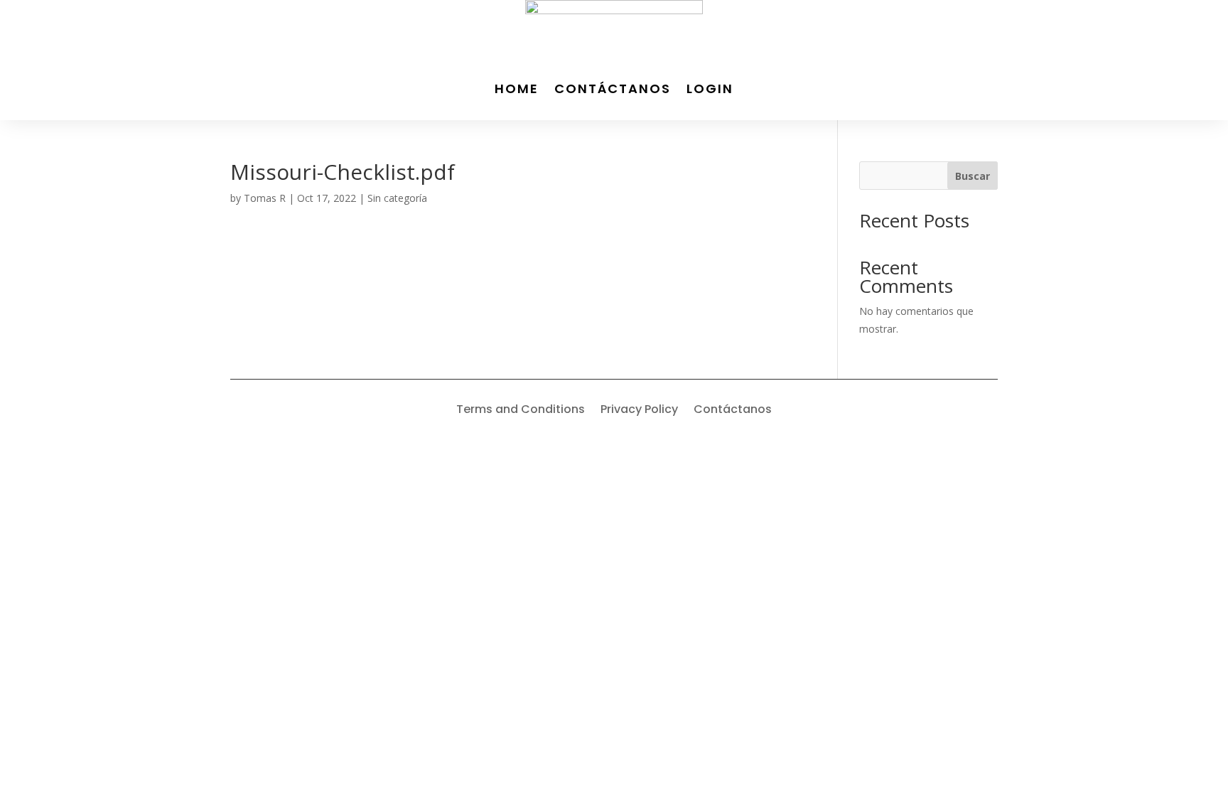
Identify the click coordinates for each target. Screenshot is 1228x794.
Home (517, 88)
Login (709, 88)
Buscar (972, 176)
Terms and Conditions (520, 410)
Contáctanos (612, 88)
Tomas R (265, 198)
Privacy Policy (639, 410)
